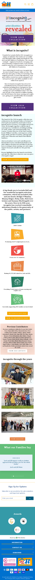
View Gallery (17, 439)
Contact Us (17, 547)
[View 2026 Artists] (17, 339)
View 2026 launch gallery (15, 159)
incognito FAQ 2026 (17, 313)
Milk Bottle (21, 538)
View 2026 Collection (17, 106)
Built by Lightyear (25, 578)
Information (17, 542)
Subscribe (17, 552)
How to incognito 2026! (17, 318)
